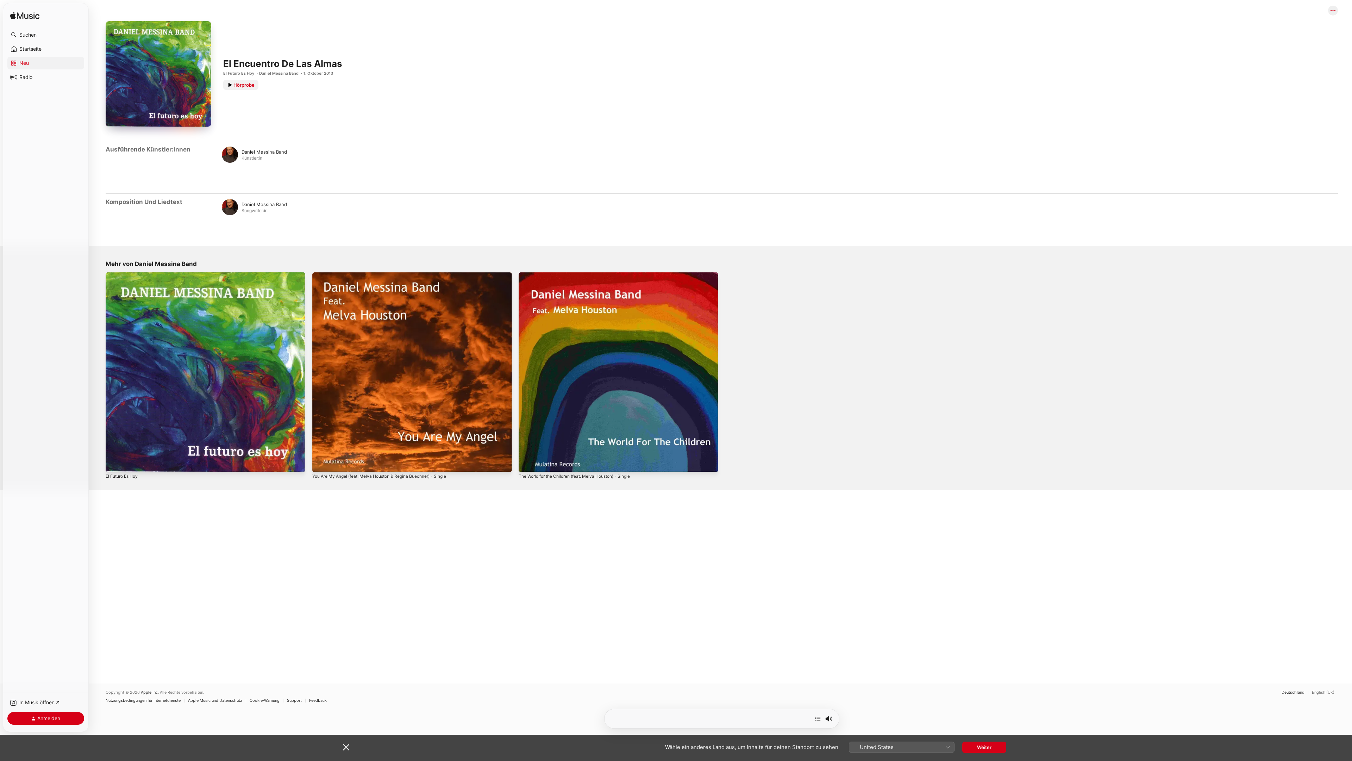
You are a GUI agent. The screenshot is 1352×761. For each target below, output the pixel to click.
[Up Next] (818, 719)
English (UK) (1323, 692)
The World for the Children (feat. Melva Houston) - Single (582, 275)
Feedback (318, 701)
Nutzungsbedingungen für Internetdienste (143, 701)
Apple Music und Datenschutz (215, 701)
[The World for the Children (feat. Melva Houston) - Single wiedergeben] (527, 463)
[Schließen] (346, 747)
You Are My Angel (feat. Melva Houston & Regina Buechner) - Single (387, 275)
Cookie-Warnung (265, 701)
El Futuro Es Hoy (238, 73)
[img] (24, 16)
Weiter (984, 747)
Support (294, 701)
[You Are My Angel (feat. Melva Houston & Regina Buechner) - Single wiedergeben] (321, 463)
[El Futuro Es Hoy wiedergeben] (114, 463)
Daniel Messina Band (279, 73)
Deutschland (1293, 692)
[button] (46, 35)
